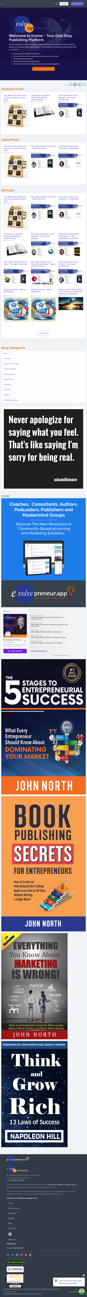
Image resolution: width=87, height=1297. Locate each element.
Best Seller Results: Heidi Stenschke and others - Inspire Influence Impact (43, 264)
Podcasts (7, 358)
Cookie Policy (26, 1294)
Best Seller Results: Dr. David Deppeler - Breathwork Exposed (42, 236)
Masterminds (8, 379)
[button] (57, 3)
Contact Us (12, 1228)
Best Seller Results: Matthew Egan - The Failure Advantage (15, 263)
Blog (5, 353)
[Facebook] (70, 84)
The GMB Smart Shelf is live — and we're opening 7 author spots (16, 97)
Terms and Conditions (56, 1184)
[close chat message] (84, 1275)
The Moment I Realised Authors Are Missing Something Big (40, 97)
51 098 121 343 (17, 1180)
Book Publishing (9, 374)
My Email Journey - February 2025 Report (15, 290)
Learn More (78, 4)
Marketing (7, 384)
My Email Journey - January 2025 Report (42, 290)
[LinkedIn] (79, 84)
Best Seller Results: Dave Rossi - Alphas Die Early (43, 147)
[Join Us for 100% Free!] (10, 1234)
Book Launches (14, 1208)
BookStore (12, 1213)
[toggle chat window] (82, 1292)
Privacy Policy (70, 1184)
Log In (64, 4)
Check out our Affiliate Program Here (22, 1198)
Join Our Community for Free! (43, 69)
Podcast (11, 1218)
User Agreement (7, 1294)
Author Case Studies (11, 364)
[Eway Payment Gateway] (15, 1281)
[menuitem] (43, 1203)
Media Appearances (11, 400)
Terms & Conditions (36, 1294)
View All (43, 333)
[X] (75, 84)
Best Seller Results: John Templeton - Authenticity (68, 147)
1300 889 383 (18, 1248)
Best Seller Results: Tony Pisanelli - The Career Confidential (68, 97)
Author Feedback (10, 369)
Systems (7, 390)
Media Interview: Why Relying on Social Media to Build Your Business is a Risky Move (70, 291)
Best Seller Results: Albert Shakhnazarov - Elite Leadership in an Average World (68, 237)
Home (10, 1203)
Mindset (7, 395)
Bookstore (12, 1239)
